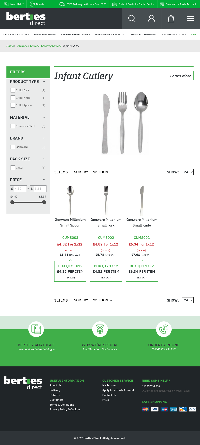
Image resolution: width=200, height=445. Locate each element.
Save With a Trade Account (181, 4)
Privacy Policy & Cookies (65, 409)
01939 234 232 (166, 349)
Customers (56, 399)
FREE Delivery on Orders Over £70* (86, 4)
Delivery (55, 390)
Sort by (81, 172)
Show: (173, 172)
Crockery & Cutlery (27, 46)
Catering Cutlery (51, 46)
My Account (109, 385)
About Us (55, 385)
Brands (40, 4)
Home (10, 46)
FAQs (105, 399)
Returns (55, 395)
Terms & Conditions (62, 404)
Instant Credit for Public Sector (136, 4)
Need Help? (17, 4)
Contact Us (109, 395)
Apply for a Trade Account (118, 390)
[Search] (132, 18)
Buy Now (70, 231)
